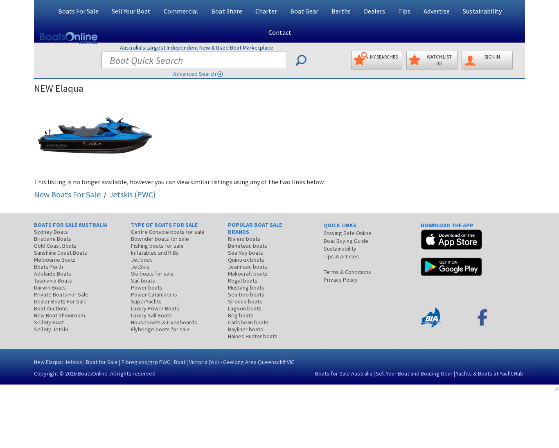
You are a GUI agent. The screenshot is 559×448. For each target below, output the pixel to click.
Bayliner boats (245, 329)
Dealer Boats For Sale (60, 301)
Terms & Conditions (347, 272)
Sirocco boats (245, 301)
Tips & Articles (341, 256)
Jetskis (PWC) (132, 194)
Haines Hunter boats (252, 336)
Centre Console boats (168, 231)
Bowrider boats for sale (160, 238)
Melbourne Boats (55, 259)
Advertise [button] (437, 11)
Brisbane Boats (52, 238)
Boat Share (226, 11)
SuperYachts (146, 301)
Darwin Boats (50, 287)
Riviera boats (244, 238)
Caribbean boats (248, 322)
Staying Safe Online (348, 233)
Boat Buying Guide (346, 240)
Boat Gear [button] (304, 11)
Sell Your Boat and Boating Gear (414, 373)
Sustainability (482, 11)
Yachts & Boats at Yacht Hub (489, 373)
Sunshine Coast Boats (60, 252)
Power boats (146, 287)
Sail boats (143, 280)
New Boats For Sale (67, 194)
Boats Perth (48, 266)
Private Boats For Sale (61, 294)
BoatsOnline (93, 373)
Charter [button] (266, 11)
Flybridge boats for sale (160, 329)
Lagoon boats (244, 308)
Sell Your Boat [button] (131, 11)
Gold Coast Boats (55, 245)
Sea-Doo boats (246, 294)
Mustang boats (246, 287)
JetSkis (140, 266)
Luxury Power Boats (155, 308)
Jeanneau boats (247, 266)
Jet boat (141, 259)
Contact (279, 32)
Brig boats (240, 315)
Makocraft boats (248, 273)
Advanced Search (194, 73)
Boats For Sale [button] (78, 11)
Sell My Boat (49, 322)
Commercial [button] (181, 11)
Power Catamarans (154, 294)
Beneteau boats (247, 245)
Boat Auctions (51, 308)
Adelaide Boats (52, 273)
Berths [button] (341, 11)
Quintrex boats (246, 259)
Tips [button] (404, 11)
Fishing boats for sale (157, 245)
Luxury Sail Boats (151, 315)
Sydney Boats (51, 231)
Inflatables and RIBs (155, 252)
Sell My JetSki (51, 329)
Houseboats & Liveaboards (164, 322)
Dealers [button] (374, 11)
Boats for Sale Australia (343, 373)
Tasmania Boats (53, 280)
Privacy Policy (341, 279)
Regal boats (242, 280)
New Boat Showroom (59, 315)
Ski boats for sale (152, 273)
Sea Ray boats (245, 252)
